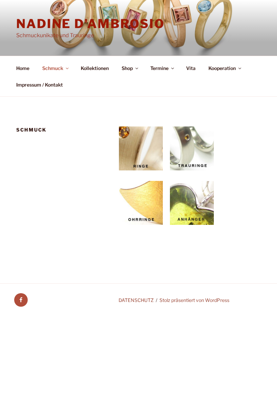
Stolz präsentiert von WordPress (194, 300)
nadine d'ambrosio (90, 23)
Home (22, 68)
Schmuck (52, 68)
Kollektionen (95, 68)
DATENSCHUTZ (136, 300)
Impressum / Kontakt (39, 85)
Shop (127, 68)
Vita (191, 68)
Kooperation (222, 68)
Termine (159, 68)
